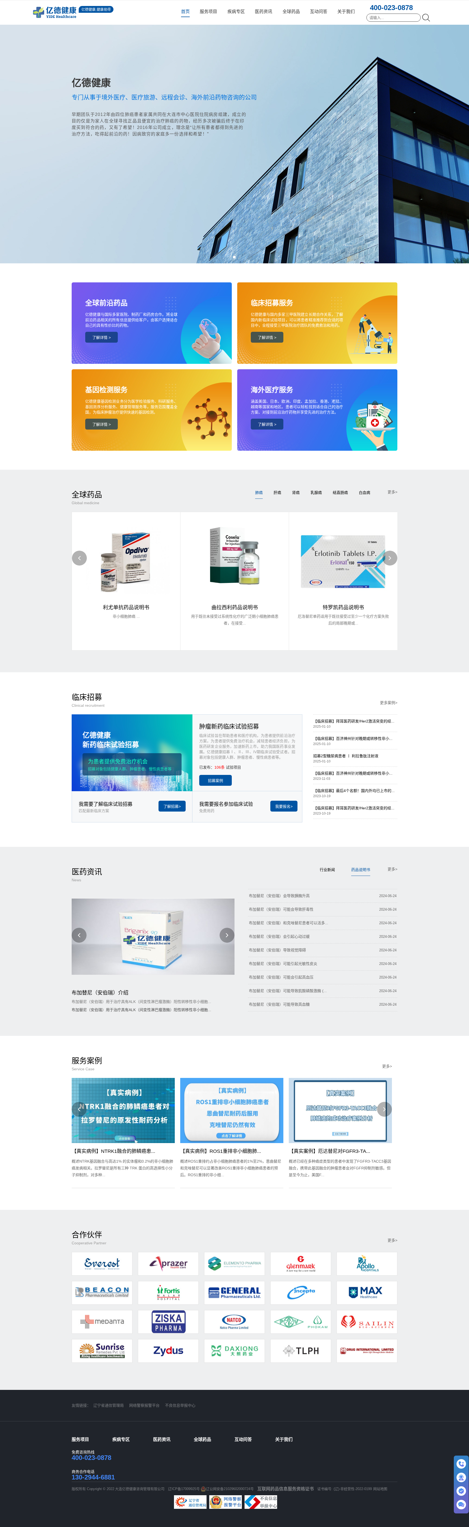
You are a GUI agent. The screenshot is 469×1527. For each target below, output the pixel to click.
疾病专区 (236, 11)
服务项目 (208, 11)
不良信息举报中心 (180, 1405)
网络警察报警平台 (144, 1405)
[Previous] (79, 558)
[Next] (389, 558)
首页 (185, 11)
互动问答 (318, 11)
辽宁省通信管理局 (108, 1405)
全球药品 (291, 11)
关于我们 (346, 11)
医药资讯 (263, 11)
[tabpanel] (234, 131)
